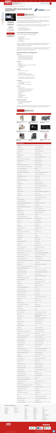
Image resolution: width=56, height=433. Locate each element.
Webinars (34, 407)
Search (43, 408)
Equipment (26, 411)
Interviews (34, 408)
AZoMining (6, 413)
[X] (3, 20)
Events (26, 415)
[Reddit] (3, 22)
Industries (34, 413)
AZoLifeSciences (16, 412)
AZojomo (34, 414)
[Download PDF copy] (3, 13)
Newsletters (44, 411)
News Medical (16, 411)
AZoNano (6, 407)
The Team (34, 419)
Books (25, 412)
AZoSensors (16, 407)
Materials (34, 411)
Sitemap (43, 416)
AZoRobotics (6, 408)
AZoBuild (6, 412)
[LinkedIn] (3, 15)
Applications (35, 412)
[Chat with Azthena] (53, 431)
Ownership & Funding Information (45, 419)
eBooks (26, 413)
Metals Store (26, 416)
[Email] (3, 24)
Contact (43, 412)
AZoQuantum (16, 408)
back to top (47, 422)
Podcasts (34, 415)
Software (26, 419)
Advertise (43, 413)
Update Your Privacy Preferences (12, 431)
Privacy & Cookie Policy (45, 415)
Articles (26, 408)
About (43, 407)
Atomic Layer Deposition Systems (20, 6)
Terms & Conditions (45, 414)
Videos (26, 414)
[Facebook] (3, 18)
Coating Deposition (11, 6)
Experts (34, 416)
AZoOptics (6, 411)
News (25, 407)
